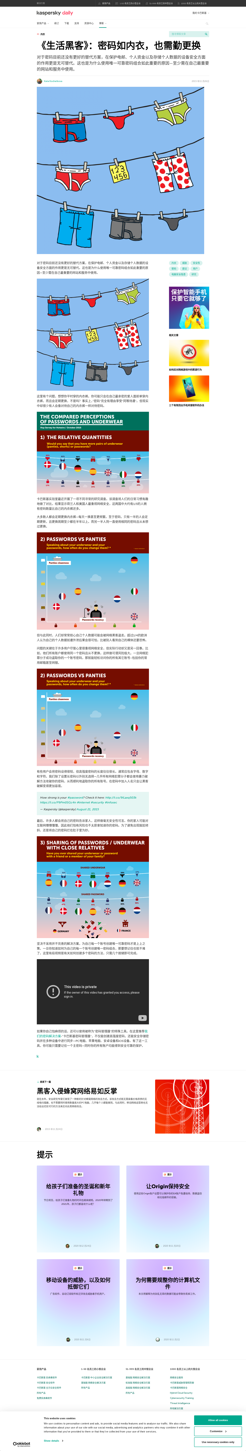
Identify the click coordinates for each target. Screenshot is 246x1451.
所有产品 (41, 1393)
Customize (216, 1431)
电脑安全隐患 (179, 274)
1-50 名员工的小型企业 (130, 3)
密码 (174, 268)
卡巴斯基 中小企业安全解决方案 (96, 1377)
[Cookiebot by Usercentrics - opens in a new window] (21, 1444)
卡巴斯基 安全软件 (46, 1382)
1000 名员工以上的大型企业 (194, 3)
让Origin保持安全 (168, 1186)
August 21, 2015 (88, 809)
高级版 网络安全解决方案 (138, 1387)
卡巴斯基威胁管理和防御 (182, 1382)
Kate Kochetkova (53, 81)
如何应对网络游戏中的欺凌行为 (185, 369)
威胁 (184, 263)
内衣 (42, 34)
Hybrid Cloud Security (181, 1393)
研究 (194, 274)
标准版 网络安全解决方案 (138, 1382)
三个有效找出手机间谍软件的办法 (186, 405)
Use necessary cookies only (218, 1442)
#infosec (111, 802)
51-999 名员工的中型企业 (161, 3)
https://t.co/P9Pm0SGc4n (58, 802)
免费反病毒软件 (44, 1398)
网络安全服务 (176, 1377)
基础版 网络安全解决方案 (93, 1382)
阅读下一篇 (45, 1082)
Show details (51, 1440)
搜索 (206, 34)
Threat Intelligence (180, 1403)
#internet (83, 802)
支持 (76, 23)
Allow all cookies (218, 1420)
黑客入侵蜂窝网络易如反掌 (77, 1091)
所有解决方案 (176, 1408)
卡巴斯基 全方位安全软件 (49, 1387)
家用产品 (106, 3)
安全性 (196, 263)
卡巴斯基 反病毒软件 (47, 1377)
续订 (56, 23)
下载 (66, 23)
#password (75, 797)
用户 (195, 268)
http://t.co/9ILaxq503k (120, 797)
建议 (184, 268)
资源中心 (89, 23)
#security (97, 802)
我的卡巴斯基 (199, 13)
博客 (101, 23)
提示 (79, 1174)
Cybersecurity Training (182, 1398)
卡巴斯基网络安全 (178, 1387)
